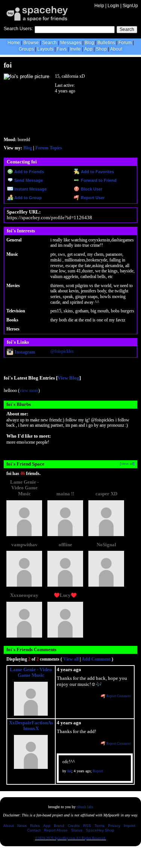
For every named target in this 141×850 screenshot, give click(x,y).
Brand (59, 826)
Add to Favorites (97, 171)
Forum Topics (48, 148)
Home (14, 42)
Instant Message (30, 189)
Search (127, 29)
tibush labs (85, 807)
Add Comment (96, 659)
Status (76, 830)
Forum (125, 42)
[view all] (127, 463)
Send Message (28, 180)
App (88, 49)
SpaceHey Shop (100, 830)
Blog (89, 42)
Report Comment (118, 696)
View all (71, 659)
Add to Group (27, 197)
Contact (34, 830)
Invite (75, 49)
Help (99, 5)
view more (29, 390)
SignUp (130, 5)
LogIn (113, 5)
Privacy (114, 826)
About (116, 49)
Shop (101, 49)
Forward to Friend (98, 180)
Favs (62, 49)
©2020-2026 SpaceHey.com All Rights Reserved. (70, 838)
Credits (74, 826)
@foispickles (62, 351)
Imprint (129, 826)
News (22, 826)
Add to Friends (28, 171)
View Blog (68, 378)
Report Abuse (56, 830)
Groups (26, 49)
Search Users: (18, 28)
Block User (91, 189)
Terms (99, 826)
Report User (92, 197)
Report (98, 771)
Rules (35, 826)
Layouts (45, 49)
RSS (87, 826)
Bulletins (106, 42)
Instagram (24, 352)
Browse (31, 42)
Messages (70, 42)
